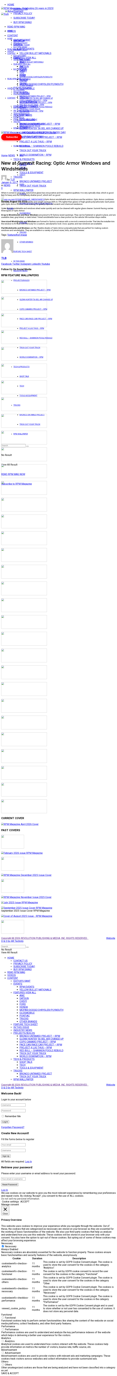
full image (21, 234)
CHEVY (22, 175)
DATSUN (23, 68)
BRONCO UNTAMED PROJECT (36, 181)
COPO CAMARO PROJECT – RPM (33, 100)
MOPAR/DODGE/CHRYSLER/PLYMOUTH (41, 84)
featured (11, 234)
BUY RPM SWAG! (22, 22)
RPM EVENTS (25, 60)
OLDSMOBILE (25, 213)
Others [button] (4, 1361)
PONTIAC (23, 81)
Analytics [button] (6, 1338)
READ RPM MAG (16, 26)
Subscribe (12, 137)
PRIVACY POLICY (22, 13)
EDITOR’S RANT (19, 56)
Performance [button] (8, 1326)
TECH (22, 117)
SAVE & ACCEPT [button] (10, 1373)
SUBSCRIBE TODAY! (24, 17)
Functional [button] (6, 1314)
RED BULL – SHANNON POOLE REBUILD (41, 146)
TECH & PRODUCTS (24, 159)
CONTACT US (19, 41)
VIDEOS (10, 51)
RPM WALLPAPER (20, 128)
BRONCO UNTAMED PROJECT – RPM (35, 96)
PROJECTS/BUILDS (21, 94)
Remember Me (13, 1116)
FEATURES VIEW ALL (21, 146)
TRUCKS (23, 232)
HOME (10, 4)
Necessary (10, 1246)
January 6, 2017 (9, 182)
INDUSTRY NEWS (20, 92)
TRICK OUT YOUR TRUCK (33, 150)
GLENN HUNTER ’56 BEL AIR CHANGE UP (42, 128)
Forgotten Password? (12, 1127)
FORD (22, 184)
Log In (28, 1161)
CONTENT (12, 35)
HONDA (23, 75)
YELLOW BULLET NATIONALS (35, 53)
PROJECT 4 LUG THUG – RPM (36, 141)
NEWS (11, 155)
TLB (12, 179)
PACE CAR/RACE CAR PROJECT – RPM (36, 102)
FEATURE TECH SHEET (22, 251)
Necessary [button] (7, 1243)
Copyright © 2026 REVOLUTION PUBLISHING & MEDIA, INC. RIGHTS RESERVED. (45, 938)
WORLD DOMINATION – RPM (35, 154)
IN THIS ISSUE (19, 261)
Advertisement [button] (9, 1349)
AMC (21, 155)
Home (4, 155)
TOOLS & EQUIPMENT (31, 172)
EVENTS (16, 117)
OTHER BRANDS (26, 242)
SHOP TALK (24, 115)
